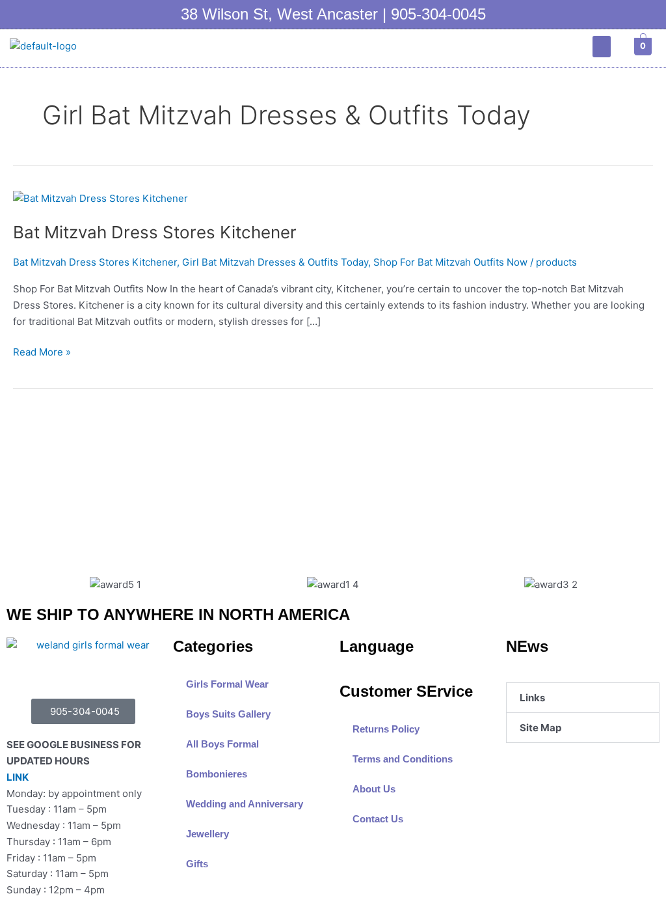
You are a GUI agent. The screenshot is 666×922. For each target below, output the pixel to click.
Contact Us (378, 818)
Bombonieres (216, 773)
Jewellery (207, 833)
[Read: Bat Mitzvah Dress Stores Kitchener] (100, 198)
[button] (602, 46)
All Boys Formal (222, 743)
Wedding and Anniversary (244, 803)
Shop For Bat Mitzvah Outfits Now (450, 262)
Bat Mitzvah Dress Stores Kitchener (155, 232)
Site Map (540, 727)
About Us (374, 788)
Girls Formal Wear (227, 684)
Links (532, 698)
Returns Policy (386, 728)
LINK (18, 777)
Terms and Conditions (403, 758)
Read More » (42, 351)
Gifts (197, 863)
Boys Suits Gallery (228, 713)
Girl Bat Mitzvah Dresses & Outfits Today (275, 262)
